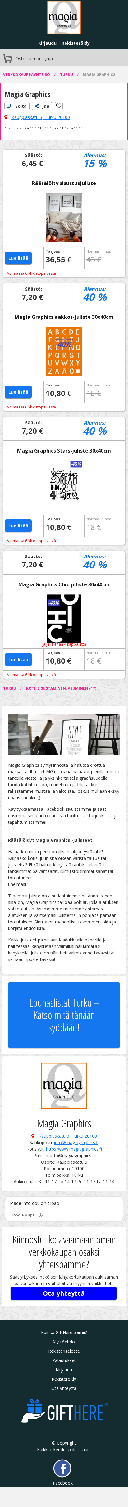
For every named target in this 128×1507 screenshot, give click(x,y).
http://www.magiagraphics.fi (74, 1149)
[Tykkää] (59, 106)
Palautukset (64, 1360)
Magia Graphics (99, 74)
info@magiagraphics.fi (76, 1142)
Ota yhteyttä (64, 1293)
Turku (67, 74)
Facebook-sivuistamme (67, 809)
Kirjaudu (47, 43)
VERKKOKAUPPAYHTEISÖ (27, 74)
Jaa (45, 106)
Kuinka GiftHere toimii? (64, 1332)
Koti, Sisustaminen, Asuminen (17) (61, 688)
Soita (20, 106)
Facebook (62, 1483)
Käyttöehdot (63, 1342)
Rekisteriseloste (64, 1351)
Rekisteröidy (76, 43)
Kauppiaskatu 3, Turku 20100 (40, 117)
